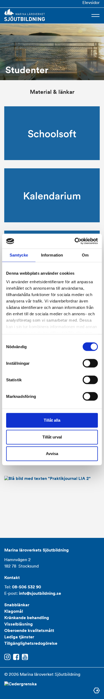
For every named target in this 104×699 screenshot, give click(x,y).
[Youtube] (25, 657)
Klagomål (13, 611)
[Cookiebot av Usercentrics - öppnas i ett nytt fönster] (75, 241)
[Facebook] (16, 657)
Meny (95, 15)
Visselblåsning (18, 624)
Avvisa (52, 454)
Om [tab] (85, 255)
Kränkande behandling (26, 617)
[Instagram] (7, 657)
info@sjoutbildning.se (40, 593)
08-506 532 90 (26, 586)
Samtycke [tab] (19, 255)
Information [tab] (52, 255)
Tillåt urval (52, 437)
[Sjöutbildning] (24, 15)
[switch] (90, 363)
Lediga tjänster (19, 636)
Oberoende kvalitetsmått (29, 630)
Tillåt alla (52, 420)
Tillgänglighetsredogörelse (30, 643)
